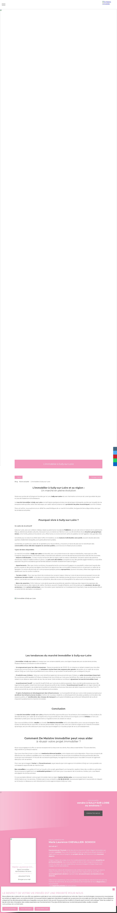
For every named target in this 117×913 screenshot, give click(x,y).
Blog (16, 481)
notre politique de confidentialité (12, 904)
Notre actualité (24, 481)
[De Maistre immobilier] (109, 4)
